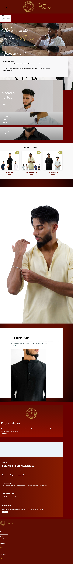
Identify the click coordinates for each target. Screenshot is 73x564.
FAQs (1, 541)
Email (1, 558)
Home (3, 15)
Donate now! (4, 433)
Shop (3, 19)
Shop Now (5, 122)
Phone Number (2, 552)
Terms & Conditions (4, 534)
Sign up (4, 511)
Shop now (5, 104)
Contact (3, 20)
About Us (4, 16)
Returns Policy (2, 538)
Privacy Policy (2, 536)
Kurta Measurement (6, 18)
